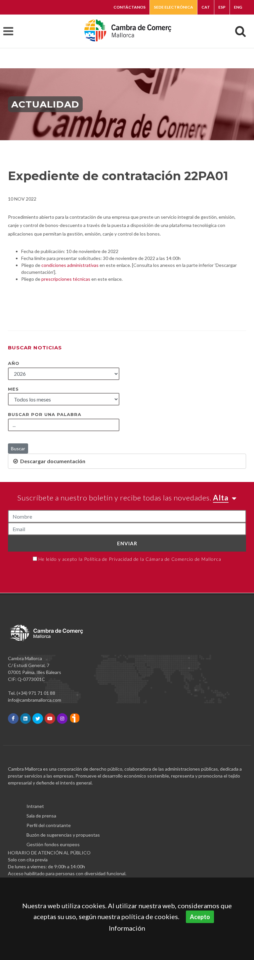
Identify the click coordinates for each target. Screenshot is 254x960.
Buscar (18, 448)
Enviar (127, 543)
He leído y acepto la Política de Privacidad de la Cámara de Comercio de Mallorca (129, 559)
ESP (222, 7)
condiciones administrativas (70, 265)
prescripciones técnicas (65, 279)
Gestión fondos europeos (53, 844)
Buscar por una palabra (44, 414)
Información (127, 928)
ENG (238, 7)
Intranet (35, 806)
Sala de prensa (41, 815)
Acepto (200, 916)
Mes (13, 389)
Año (14, 363)
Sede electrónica (173, 7)
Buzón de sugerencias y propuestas (63, 835)
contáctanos (129, 7)
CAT (205, 7)
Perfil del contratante (48, 825)
